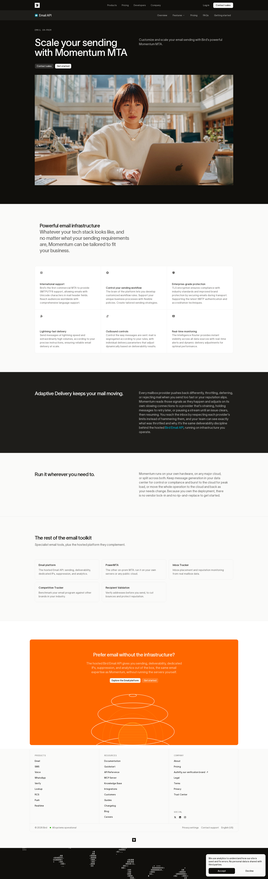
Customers (110, 794)
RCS (37, 794)
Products (112, 5)
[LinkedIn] (180, 817)
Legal (177, 778)
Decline (250, 871)
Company (156, 5)
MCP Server (110, 778)
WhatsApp (40, 778)
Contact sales (223, 5)
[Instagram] (185, 817)
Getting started (222, 15)
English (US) (227, 827)
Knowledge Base (113, 783)
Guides (108, 800)
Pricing (125, 5)
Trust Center (181, 794)
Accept (222, 871)
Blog (106, 811)
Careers (108, 817)
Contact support (210, 827)
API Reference (111, 772)
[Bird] (37, 5)
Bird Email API (174, 427)
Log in (206, 5)
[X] (175, 817)
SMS (37, 766)
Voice (38, 772)
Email (37, 761)
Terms (177, 783)
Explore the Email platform (125, 680)
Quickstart (109, 766)
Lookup (38, 789)
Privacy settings (190, 827)
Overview (162, 15)
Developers (140, 5)
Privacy (177, 789)
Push (37, 800)
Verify (38, 783)
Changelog (110, 805)
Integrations (110, 789)
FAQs (206, 15)
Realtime (39, 805)
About (177, 761)
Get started (63, 66)
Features (177, 15)
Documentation (112, 761)
